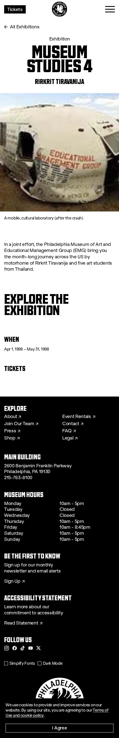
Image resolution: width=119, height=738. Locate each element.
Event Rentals (76, 416)
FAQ (67, 431)
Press (10, 431)
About (10, 416)
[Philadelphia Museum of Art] (59, 9)
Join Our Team (19, 424)
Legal (67, 438)
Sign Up (12, 581)
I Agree (59, 728)
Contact (70, 424)
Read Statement (21, 623)
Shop (9, 438)
